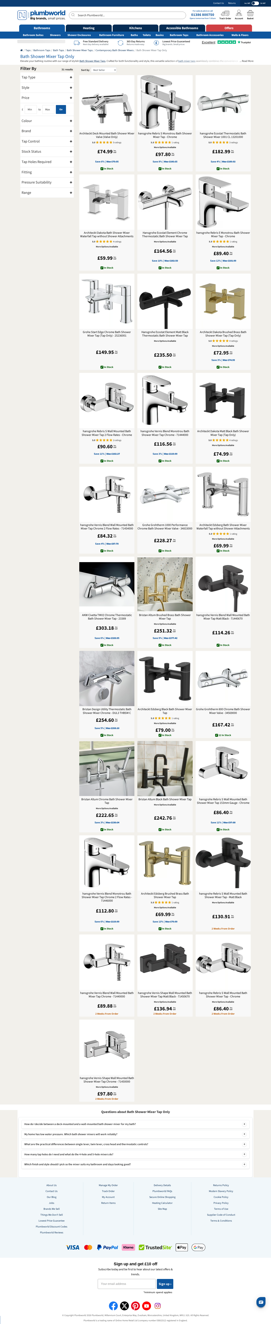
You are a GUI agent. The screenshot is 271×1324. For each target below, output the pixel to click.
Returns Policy (221, 1185)
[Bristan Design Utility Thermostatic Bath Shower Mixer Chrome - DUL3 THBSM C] (106, 678)
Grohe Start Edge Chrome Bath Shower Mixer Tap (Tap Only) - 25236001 (107, 333)
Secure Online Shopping (162, 1197)
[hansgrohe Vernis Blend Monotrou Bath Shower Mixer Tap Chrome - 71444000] (164, 400)
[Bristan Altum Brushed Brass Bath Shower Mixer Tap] (164, 584)
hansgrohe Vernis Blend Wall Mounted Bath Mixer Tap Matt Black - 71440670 (223, 616)
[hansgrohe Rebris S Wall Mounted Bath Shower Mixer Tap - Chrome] (223, 962)
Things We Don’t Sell (51, 1215)
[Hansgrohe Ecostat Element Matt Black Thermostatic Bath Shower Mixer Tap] (164, 301)
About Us (51, 1185)
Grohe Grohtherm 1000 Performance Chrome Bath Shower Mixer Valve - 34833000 (165, 526)
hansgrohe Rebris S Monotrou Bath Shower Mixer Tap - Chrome (165, 135)
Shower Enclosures (79, 35)
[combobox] (127, 15)
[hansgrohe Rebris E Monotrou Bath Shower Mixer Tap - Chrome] (223, 202)
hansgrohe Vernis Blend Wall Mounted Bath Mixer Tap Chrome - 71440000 (107, 994)
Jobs (51, 1203)
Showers (55, 35)
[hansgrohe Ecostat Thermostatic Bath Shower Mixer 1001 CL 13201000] (223, 102)
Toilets (147, 35)
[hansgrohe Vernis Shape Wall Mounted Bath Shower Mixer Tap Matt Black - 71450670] (164, 962)
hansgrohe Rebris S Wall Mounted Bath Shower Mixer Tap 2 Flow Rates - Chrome (107, 433)
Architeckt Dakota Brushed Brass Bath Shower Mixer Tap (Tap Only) (223, 333)
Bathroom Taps (179, 35)
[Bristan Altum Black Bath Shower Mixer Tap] (164, 768)
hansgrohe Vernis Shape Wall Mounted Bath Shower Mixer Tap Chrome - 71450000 (107, 1079)
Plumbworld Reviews (51, 1232)
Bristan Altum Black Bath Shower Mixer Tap (165, 799)
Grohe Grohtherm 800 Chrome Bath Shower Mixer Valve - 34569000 (223, 711)
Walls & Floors (240, 35)
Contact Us (218, 3)
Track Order (108, 1191)
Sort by (85, 70)
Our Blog (51, 1197)
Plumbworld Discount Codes (51, 1227)
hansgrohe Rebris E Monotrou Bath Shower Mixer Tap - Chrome (223, 234)
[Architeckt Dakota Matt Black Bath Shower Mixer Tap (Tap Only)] (223, 400)
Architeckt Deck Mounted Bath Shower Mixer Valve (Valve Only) (106, 135)
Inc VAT (247, 3)
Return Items (108, 1203)
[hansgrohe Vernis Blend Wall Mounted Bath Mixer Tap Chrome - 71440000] (106, 962)
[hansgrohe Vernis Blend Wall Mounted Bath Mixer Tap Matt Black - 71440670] (223, 584)
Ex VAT (262, 3)
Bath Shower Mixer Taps (80, 50)
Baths (134, 35)
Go (60, 109)
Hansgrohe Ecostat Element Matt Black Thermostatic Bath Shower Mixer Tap (165, 333)
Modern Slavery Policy (221, 1191)
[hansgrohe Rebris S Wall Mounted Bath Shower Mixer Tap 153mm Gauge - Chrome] (223, 768)
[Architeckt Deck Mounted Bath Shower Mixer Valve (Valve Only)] (106, 102)
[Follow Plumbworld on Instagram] (157, 1306)
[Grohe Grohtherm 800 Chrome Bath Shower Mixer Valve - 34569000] (223, 678)
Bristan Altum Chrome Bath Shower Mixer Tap (107, 801)
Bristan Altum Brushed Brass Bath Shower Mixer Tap (165, 616)
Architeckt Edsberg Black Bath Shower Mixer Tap (165, 711)
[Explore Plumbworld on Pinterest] (135, 1306)
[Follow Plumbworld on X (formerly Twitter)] (124, 1306)
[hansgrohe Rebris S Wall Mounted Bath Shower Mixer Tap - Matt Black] (223, 863)
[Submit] (73, 15)
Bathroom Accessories (210, 35)
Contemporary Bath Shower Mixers (114, 50)
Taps (28, 50)
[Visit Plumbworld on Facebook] (113, 1306)
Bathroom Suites (33, 35)
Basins (160, 35)
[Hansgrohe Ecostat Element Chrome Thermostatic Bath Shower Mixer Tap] (164, 202)
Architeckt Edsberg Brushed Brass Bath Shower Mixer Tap (165, 895)
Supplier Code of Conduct (221, 1215)
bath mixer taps (186, 61)
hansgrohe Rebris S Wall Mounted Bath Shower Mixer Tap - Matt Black (223, 895)
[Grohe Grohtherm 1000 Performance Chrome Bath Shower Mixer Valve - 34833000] (164, 494)
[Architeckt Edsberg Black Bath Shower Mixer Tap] (164, 678)
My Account (108, 1197)
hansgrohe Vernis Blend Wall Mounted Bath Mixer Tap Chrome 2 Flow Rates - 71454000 (107, 526)
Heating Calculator (162, 1203)
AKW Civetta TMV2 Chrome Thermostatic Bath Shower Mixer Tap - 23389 (107, 616)
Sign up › (165, 1284)
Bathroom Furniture (111, 35)
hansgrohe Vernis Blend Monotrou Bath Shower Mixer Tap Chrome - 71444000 (164, 433)
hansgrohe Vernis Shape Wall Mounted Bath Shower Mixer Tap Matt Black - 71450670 (165, 994)
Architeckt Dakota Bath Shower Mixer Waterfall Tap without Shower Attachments (106, 234)
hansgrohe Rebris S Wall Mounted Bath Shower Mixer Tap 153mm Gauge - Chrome (223, 801)
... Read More (246, 61)
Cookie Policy (221, 1197)
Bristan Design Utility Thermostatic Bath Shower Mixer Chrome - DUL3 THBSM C (106, 711)
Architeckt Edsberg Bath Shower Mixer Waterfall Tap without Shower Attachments (223, 526)
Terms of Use (221, 1209)
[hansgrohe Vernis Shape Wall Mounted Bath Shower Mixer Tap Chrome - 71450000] (106, 1047)
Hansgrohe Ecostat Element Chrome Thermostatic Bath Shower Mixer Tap (165, 234)
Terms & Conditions (221, 1221)
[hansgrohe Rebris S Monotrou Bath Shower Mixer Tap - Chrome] (164, 102)
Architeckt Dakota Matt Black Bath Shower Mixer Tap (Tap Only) (223, 433)
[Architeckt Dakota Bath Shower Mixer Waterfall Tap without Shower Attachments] (106, 202)
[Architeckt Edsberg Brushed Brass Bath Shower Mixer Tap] (164, 863)
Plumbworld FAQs (162, 1191)
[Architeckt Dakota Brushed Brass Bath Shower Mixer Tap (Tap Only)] (223, 301)
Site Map (162, 1209)
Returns (232, 3)
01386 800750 (202, 15)
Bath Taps (58, 50)
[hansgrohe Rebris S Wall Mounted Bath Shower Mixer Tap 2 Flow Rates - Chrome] (106, 400)
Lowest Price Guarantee (52, 1221)
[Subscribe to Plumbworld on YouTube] (146, 1306)
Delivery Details (162, 1185)
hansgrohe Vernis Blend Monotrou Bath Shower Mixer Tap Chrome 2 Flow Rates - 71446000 (107, 897)
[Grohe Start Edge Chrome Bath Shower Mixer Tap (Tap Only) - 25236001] (106, 301)
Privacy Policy (221, 1203)
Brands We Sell (52, 1209)
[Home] (21, 50)
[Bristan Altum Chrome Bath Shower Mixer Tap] (106, 768)
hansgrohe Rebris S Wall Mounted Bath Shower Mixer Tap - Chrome (223, 994)
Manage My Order (108, 1185)
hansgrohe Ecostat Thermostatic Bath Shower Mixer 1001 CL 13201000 (223, 135)
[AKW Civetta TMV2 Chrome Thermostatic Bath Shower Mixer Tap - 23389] (106, 584)
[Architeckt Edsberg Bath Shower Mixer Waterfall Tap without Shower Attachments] (223, 494)
